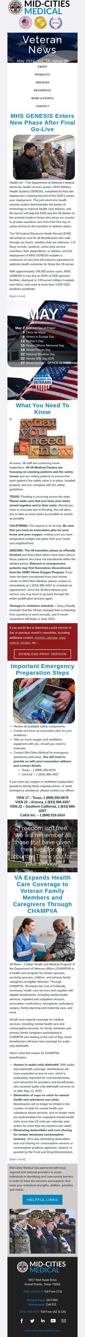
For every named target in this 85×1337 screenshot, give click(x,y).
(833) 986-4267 (29, 1311)
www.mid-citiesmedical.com (42, 1330)
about (42, 66)
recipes (25, 642)
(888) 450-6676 (33, 1291)
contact (42, 106)
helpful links (42, 1200)
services (42, 82)
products (42, 74)
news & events (42, 98)
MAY (42, 314)
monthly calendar (45, 637)
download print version (42, 654)
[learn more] (17, 296)
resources (42, 90)
